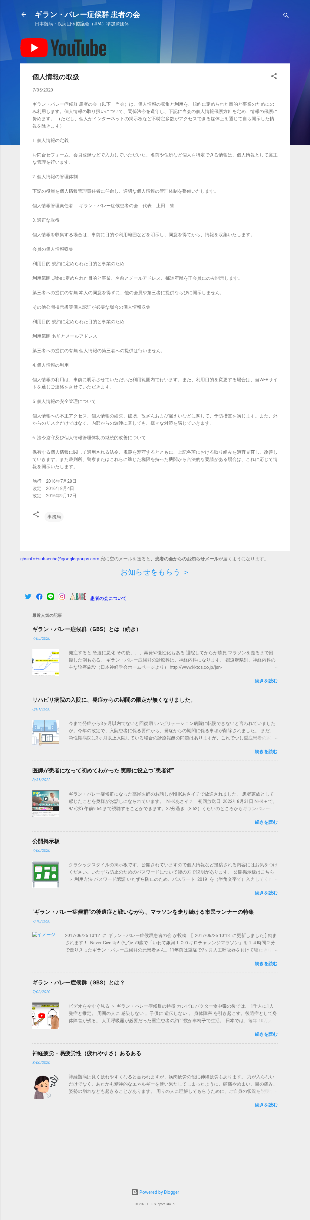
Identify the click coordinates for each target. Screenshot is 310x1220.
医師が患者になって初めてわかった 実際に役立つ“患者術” (103, 770)
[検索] (286, 16)
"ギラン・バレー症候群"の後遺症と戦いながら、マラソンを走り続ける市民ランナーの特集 (143, 912)
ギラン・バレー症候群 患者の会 (87, 14)
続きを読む (266, 681)
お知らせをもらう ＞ (155, 572)
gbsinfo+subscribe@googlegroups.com (59, 559)
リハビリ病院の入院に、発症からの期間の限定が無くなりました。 (114, 700)
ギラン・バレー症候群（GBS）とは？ (78, 982)
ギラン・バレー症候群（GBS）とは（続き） (86, 629)
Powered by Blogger (158, 1192)
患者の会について (108, 598)
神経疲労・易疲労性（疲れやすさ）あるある (86, 1053)
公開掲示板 (46, 841)
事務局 (54, 517)
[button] (274, 77)
